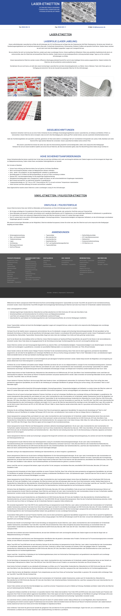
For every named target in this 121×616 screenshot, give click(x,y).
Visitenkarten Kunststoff (87, 272)
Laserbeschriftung (30, 262)
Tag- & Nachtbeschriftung (32, 277)
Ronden (9, 270)
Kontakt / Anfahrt (103, 264)
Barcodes (10, 276)
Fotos (45, 262)
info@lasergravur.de (99, 27)
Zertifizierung (47, 264)
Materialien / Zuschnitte (14, 282)
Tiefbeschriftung (30, 273)
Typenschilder (11, 266)
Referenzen (101, 262)
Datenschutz (70, 292)
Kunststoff (28, 275)
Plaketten (10, 274)
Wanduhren (83, 266)
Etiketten (10, 264)
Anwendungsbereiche (49, 266)
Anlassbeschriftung (30, 264)
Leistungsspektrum (67, 260)
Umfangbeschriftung (31, 270)
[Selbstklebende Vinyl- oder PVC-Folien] (24, 86)
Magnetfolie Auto (85, 268)
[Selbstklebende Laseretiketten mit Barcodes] (60, 86)
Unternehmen (101, 260)
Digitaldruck (46, 260)
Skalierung (28, 271)
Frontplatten (65, 262)
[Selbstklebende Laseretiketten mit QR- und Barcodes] (24, 110)
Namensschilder (11, 268)
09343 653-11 (62, 27)
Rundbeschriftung (30, 268)
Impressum (62, 292)
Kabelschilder (11, 272)
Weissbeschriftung (30, 266)
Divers (81, 274)
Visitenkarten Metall (85, 270)
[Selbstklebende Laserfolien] (97, 86)
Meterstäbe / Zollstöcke (87, 260)
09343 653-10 (25, 27)
